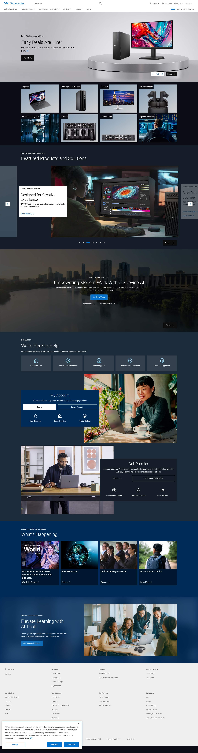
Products (8, 701)
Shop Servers (26, 212)
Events (148, 701)
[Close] (78, 723)
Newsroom (56, 714)
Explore (65, 582)
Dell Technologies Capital (60, 705)
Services (7, 710)
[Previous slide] (153, 74)
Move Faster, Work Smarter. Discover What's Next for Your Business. (37, 574)
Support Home (104, 673)
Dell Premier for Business (185, 9)
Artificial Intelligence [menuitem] (11, 9)
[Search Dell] (100, 3)
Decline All (54, 744)
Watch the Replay (29, 582)
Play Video (100, 297)
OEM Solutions (104, 701)
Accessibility (130, 739)
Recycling (55, 718)
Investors (55, 710)
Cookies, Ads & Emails (93, 739)
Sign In (39, 407)
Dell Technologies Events (113, 571)
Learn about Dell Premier (154, 478)
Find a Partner (104, 697)
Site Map (8, 674)
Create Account (77, 407)
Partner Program (105, 705)
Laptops (25, 87)
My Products (56, 686)
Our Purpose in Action (151, 571)
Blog (147, 697)
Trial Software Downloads (155, 718)
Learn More (28, 56)
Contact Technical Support (108, 677)
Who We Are (56, 697)
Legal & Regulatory (113, 739)
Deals (6, 714)
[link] (167, 3)
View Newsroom (70, 571)
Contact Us (150, 677)
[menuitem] (28, 9)
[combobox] (67, 3)
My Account (56, 673)
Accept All (71, 744)
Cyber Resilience (146, 117)
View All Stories (106, 304)
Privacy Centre (151, 710)
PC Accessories (146, 87)
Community (150, 673)
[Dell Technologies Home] (14, 3)
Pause (169, 74)
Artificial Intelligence (30, 117)
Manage (15, 744)
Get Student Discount (32, 643)
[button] (155, 3)
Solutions (8, 705)
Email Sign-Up (151, 705)
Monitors (104, 87)
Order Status (56, 677)
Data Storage (106, 117)
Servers (65, 117)
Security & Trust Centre (154, 714)
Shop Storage (26, 216)
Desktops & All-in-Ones (71, 87)
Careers (54, 701)
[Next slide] (162, 74)
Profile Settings (57, 682)
